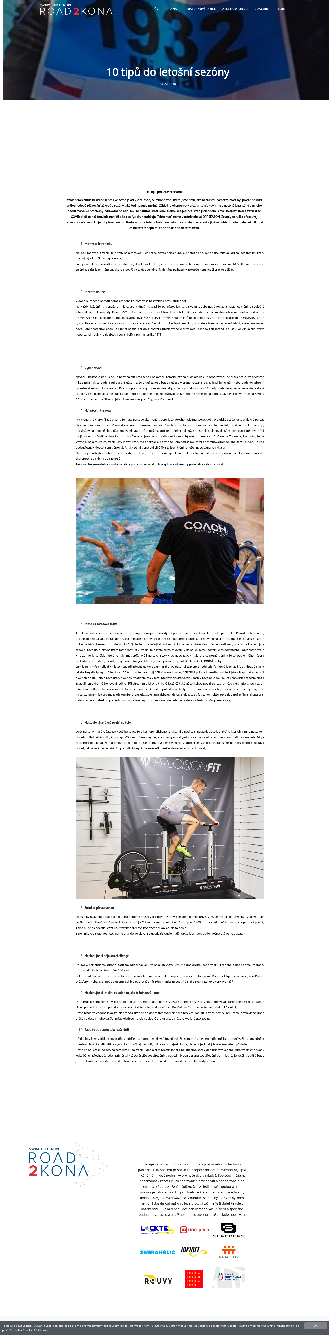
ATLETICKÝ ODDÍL (235, 9)
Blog (281, 9)
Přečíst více (41, 1330)
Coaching (263, 9)
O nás (174, 9)
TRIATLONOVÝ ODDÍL (201, 9)
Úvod (158, 9)
